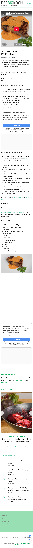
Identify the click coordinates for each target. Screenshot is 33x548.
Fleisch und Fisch (7, 49)
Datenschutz (6, 524)
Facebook (4, 382)
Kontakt (4, 519)
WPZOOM (16, 544)
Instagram (22, 380)
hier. (25, 158)
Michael (13, 57)
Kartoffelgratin (18, 197)
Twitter (17, 380)
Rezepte (22, 436)
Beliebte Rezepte (9, 455)
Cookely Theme (25, 543)
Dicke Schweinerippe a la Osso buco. (12, 212)
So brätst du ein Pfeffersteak (9, 52)
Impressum (5, 521)
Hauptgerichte (13, 436)
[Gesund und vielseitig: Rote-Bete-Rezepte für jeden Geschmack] (16, 393)
